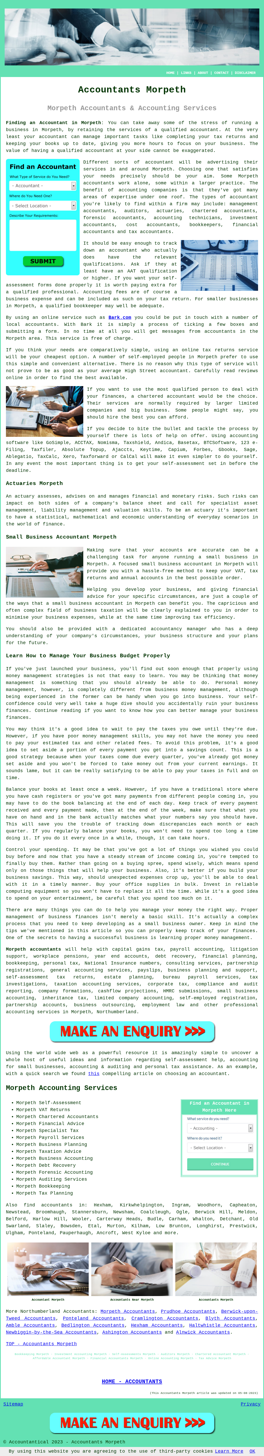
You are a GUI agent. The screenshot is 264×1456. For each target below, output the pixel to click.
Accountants (79, 1311)
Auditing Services (63, 1179)
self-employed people (156, 357)
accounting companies (148, 190)
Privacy (251, 1404)
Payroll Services (61, 1137)
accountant (204, 129)
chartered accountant (166, 396)
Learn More (229, 1451)
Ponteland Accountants (93, 1318)
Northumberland (40, 1311)
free (96, 338)
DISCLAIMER (245, 73)
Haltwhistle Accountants (222, 1325)
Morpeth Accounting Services (61, 1088)
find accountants (48, 1205)
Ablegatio (18, 456)
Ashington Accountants (132, 1332)
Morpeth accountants (33, 949)
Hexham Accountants (157, 1325)
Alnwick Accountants (203, 1332)
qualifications (103, 264)
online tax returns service (220, 350)
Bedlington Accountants (93, 1325)
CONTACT (221, 73)
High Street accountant (156, 370)
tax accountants (150, 231)
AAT (131, 271)
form (51, 331)
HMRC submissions (186, 991)
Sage (249, 449)
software (17, 442)
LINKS (186, 73)
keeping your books (32, 143)
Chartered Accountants (68, 1116)
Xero (69, 456)
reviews (248, 370)
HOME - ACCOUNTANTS (132, 1381)
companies (99, 410)
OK (252, 1451)
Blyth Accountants (230, 1318)
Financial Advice (61, 1123)
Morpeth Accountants (128, 1311)
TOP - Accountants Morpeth (41, 1344)
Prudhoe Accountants (188, 1311)
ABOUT (203, 73)
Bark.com (120, 317)
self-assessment (183, 463)
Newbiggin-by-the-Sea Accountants (51, 1332)
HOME (170, 73)
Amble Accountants (30, 1325)
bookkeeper (88, 306)
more (170, 1233)
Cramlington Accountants (164, 1318)
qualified (69, 150)
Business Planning (63, 1144)
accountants (98, 183)
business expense (29, 299)
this (94, 1073)
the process (233, 428)
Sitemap (13, 1404)
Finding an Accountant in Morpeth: (55, 122)
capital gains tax (137, 949)
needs (108, 176)
